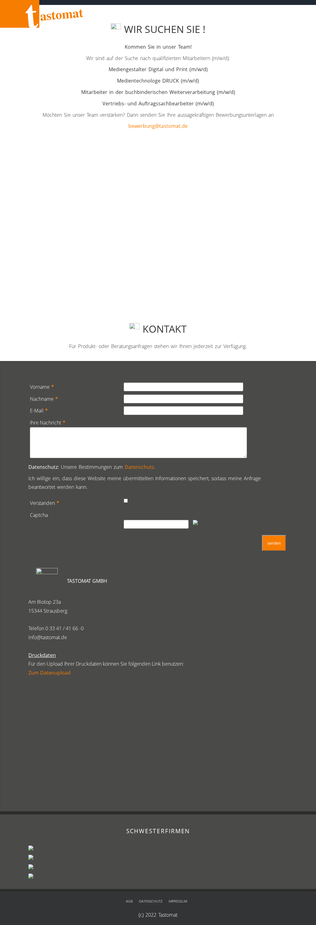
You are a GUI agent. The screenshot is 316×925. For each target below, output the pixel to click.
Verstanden (44, 503)
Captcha (39, 515)
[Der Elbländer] (30, 877)
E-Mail (39, 410)
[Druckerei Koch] (30, 849)
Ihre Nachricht (47, 422)
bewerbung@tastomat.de (158, 126)
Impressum (177, 901)
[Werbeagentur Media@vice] (30, 858)
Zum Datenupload (49, 672)
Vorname (42, 386)
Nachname (44, 399)
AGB (129, 901)
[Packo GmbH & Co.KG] (30, 868)
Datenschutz (139, 467)
